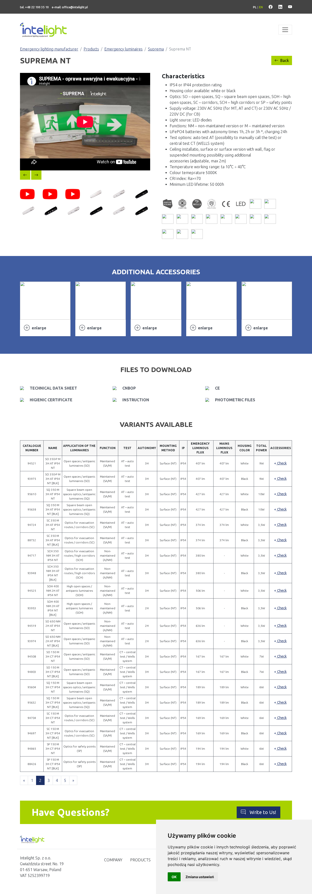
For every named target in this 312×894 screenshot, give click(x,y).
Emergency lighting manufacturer (49, 49)
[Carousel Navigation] (85, 175)
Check (281, 463)
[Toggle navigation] (285, 30)
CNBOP (129, 388)
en (261, 7)
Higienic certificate (51, 400)
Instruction (135, 400)
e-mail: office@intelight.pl (70, 7)
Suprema (156, 49)
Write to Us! (263, 812)
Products (91, 49)
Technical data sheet (53, 388)
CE (217, 388)
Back (284, 60)
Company (113, 860)
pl (254, 7)
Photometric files (235, 400)
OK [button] (174, 877)
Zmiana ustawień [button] (199, 877)
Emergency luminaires (123, 49)
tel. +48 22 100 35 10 (34, 7)
